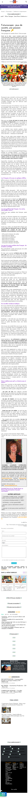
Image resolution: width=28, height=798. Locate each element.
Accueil (2, 11)
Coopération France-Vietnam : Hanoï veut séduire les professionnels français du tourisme (13, 705)
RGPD (14, 768)
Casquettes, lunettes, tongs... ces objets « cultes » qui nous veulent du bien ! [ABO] (13, 497)
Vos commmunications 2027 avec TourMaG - (14, 6)
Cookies (14, 769)
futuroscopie (12, 524)
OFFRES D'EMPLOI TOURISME (8, 683)
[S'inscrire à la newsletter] (3, 794)
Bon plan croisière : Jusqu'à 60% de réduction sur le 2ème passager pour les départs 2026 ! (13, 716)
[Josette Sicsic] (14, 439)
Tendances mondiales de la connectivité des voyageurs (12, 620)
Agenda (22, 766)
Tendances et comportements (19, 11)
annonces (14, 677)
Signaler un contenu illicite (15, 765)
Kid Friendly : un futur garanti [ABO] (12, 502)
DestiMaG (8, 768)
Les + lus (7, 614)
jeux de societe (20, 524)
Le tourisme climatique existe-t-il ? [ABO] (13, 500)
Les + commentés (13, 614)
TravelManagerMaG (9, 779)
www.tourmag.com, (7, 478)
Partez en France (8, 775)
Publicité (22, 765)
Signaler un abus (5, 569)
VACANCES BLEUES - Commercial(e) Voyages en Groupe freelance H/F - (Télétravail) (12, 680)
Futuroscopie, (22, 478)
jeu (16, 524)
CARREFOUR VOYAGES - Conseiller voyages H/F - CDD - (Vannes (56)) (11, 691)
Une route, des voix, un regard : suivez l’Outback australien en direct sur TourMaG (14, 663)
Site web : (4, 540)
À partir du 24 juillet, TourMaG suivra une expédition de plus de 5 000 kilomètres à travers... (19, 667)
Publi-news (14, 700)
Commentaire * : (5, 545)
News (2, 614)
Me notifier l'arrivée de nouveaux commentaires (14, 560)
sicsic (26, 524)
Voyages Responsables (9, 783)
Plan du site (15, 767)
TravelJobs (8, 777)
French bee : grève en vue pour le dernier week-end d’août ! (13, 617)
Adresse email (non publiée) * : (8, 535)
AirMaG (7, 763)
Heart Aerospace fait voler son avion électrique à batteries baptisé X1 (14, 623)
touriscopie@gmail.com (11, 485)
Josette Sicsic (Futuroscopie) (13, 61)
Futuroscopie (9, 11)
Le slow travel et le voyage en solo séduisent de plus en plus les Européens (13, 625)
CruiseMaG (8, 767)
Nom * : (3, 531)
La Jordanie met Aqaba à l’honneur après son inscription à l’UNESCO (13, 628)
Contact (22, 763)
